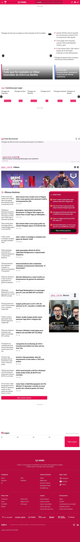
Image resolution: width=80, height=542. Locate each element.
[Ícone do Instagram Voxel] (72, 2)
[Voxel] (32, 517)
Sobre (61, 499)
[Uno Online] (24, 441)
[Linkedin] (78, 525)
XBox (22, 478)
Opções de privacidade (9, 530)
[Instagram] (74, 525)
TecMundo (4, 499)
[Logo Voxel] (22, 2)
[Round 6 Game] (56, 441)
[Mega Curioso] (42, 517)
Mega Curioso (25, 501)
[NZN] (4, 525)
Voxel (2, 501)
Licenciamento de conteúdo (67, 504)
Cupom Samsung (45, 506)
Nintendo (23, 480)
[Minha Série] (20, 517)
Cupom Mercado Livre (46, 509)
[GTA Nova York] (40, 441)
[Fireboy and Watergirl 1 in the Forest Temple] (8, 441)
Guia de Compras (45, 483)
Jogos (3, 478)
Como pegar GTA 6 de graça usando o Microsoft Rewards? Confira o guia (66, 43)
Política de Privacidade (66, 509)
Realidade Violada (45, 485)
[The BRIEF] (51, 517)
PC (2, 483)
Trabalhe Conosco (64, 506)
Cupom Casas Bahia (46, 504)
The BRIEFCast (44, 488)
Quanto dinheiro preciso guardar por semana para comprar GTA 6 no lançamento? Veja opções (67, 35)
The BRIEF (4, 504)
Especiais (4, 480)
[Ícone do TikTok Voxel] (78, 2)
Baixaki (3, 506)
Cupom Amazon (44, 501)
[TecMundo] (5, 2)
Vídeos (42, 478)
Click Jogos (24, 504)
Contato (61, 501)
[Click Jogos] (61, 517)
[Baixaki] (71, 517)
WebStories (43, 480)
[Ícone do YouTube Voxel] (75, 2)
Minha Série (24, 499)
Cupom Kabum (44, 499)
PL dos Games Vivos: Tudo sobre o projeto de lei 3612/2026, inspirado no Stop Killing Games (67, 51)
